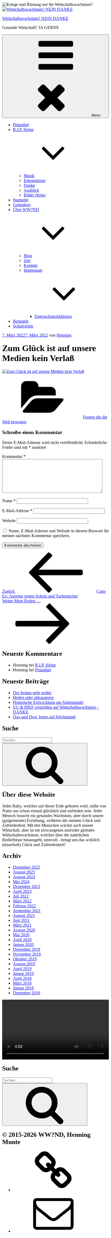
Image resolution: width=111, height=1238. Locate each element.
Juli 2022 (21, 896)
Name (9, 500)
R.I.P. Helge (45, 665)
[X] (53, 1190)
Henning (64, 335)
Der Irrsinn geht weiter (32, 692)
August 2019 (24, 964)
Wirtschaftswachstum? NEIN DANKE (35, 18)
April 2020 (22, 939)
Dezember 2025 (26, 867)
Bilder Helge (35, 195)
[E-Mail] (53, 1231)
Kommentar (14, 456)
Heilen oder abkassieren (33, 697)
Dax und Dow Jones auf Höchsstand (44, 717)
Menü (96, 115)
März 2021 (22, 925)
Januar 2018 (23, 988)
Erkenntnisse (35, 180)
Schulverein (23, 326)
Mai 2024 (21, 881)
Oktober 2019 (25, 959)
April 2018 (22, 978)
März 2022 (22, 901)
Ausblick (31, 190)
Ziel (27, 260)
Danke (29, 185)
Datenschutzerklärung (53, 316)
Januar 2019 (23, 973)
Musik (29, 175)
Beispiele (21, 321)
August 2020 (24, 930)
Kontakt (30, 265)
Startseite (20, 200)
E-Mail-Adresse (17, 510)
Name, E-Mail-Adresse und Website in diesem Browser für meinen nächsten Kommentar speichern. (55, 533)
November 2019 (27, 954)
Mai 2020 (21, 935)
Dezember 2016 (26, 993)
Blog (28, 255)
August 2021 (24, 915)
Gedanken (21, 204)
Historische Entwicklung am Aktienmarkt (48, 702)
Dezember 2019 (26, 949)
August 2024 (24, 877)
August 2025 (24, 872)
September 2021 (27, 910)
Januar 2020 (23, 944)
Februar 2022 (24, 906)
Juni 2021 (21, 920)
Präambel (21, 124)
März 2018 (22, 983)
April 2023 (22, 891)
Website (9, 520)
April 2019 (22, 968)
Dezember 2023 (26, 886)
